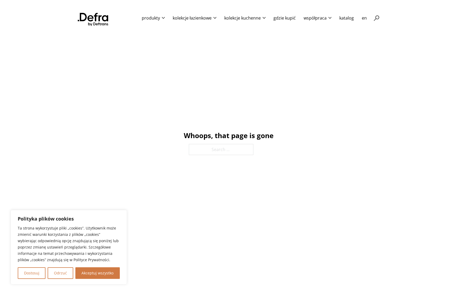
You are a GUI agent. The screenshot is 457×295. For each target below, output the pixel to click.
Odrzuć (60, 272)
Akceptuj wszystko (97, 272)
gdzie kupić (284, 18)
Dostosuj (31, 272)
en (364, 18)
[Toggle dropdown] (163, 18)
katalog (346, 18)
